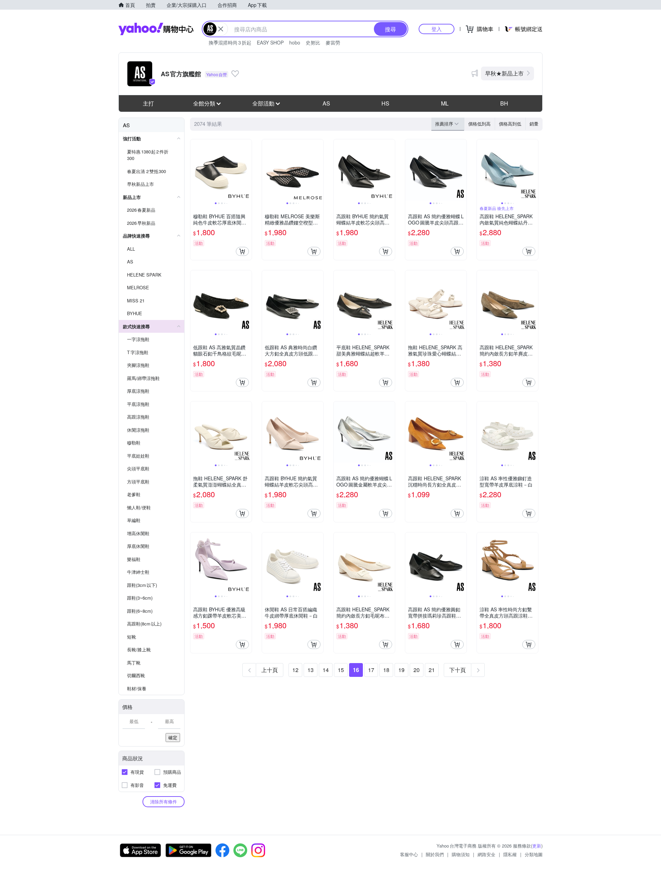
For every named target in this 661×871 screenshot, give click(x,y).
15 (341, 670)
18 (386, 670)
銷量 (533, 123)
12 (295, 670)
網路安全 (486, 854)
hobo (294, 42)
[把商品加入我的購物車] (242, 251)
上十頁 (269, 670)
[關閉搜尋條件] (221, 29)
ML (445, 103)
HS (385, 103)
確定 (172, 737)
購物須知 (461, 854)
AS (326, 103)
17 (371, 670)
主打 (148, 103)
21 (432, 670)
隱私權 (510, 854)
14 (326, 670)
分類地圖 (534, 854)
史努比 (313, 42)
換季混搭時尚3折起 (230, 42)
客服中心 (409, 854)
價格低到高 (479, 123)
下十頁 (457, 670)
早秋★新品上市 (504, 73)
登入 (436, 28)
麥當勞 (333, 42)
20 (416, 670)
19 (401, 670)
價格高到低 (510, 123)
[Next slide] (247, 170)
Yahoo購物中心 (155, 29)
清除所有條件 (163, 801)
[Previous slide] (194, 170)
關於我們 (435, 854)
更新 (536, 845)
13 (310, 670)
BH (504, 103)
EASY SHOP (270, 42)
